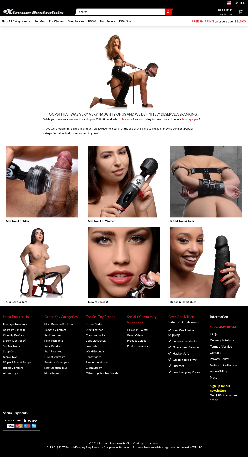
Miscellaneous (53, 373)
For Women (56, 21)
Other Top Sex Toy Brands (102, 373)
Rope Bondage (53, 346)
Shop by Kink (76, 21)
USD (230, 3)
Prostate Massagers (56, 362)
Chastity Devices (13, 335)
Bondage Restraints (15, 324)
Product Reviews (137, 346)
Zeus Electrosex (96, 340)
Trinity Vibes (93, 356)
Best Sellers (107, 21)
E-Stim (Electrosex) (14, 340)
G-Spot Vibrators (54, 356)
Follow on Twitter (137, 329)
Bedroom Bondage (14, 329)
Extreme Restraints (110, 443)
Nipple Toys (10, 356)
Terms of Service (221, 346)
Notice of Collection (223, 365)
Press (213, 377)
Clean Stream (94, 367)
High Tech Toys (53, 340)
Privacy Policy (219, 359)
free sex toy (75, 119)
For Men (39, 21)
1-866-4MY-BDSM (223, 327)
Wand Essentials (96, 351)
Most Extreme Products (58, 324)
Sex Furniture (52, 335)
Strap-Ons (9, 351)
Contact (215, 352)
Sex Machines (11, 346)
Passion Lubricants (97, 362)
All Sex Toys (10, 373)
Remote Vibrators (55, 329)
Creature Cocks (95, 335)
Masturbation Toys (55, 367)
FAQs (213, 334)
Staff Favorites (53, 351)
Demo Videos (135, 335)
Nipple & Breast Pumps (17, 362)
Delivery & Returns (222, 340)
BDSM (92, 21)
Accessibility (218, 371)
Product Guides (136, 340)
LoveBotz (91, 346)
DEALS (123, 21)
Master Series (94, 324)
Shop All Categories (14, 21)
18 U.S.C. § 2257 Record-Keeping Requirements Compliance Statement (88, 447)
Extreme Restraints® (146, 447)
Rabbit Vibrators (13, 367)
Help (242, 3)
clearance (127, 119)
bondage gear (190, 119)
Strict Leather (94, 329)
